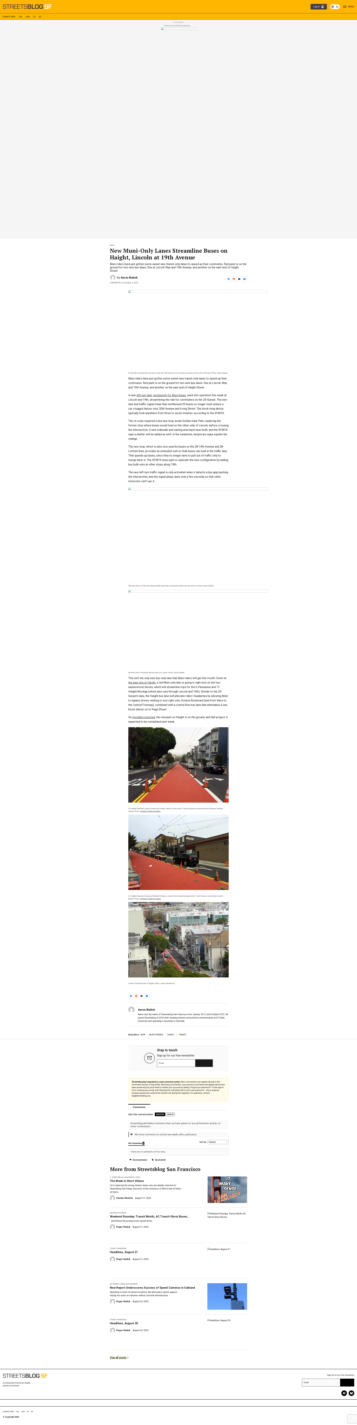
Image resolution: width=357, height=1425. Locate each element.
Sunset (171, 1035)
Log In (316, 6)
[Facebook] (344, 1393)
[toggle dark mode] (335, 6)
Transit (182, 1035)
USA (28, 17)
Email (161, 1063)
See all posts (118, 1357)
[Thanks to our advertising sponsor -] (178, 132)
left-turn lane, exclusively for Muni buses (161, 395)
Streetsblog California (123, 1177)
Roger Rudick (123, 1227)
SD (40, 17)
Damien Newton (124, 1198)
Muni (112, 245)
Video (138, 1177)
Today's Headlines (118, 1248)
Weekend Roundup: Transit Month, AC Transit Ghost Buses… (149, 1216)
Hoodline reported (143, 717)
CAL (20, 17)
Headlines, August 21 (124, 1252)
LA (34, 17)
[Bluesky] (351, 1393)
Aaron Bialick (129, 277)
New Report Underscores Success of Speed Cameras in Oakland (152, 1287)
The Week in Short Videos (127, 1181)
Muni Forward (156, 1035)
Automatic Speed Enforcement (124, 1284)
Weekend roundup (118, 1213)
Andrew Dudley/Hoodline (150, 811)
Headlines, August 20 (124, 1323)
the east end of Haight (141, 682)
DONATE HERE (9, 17)
